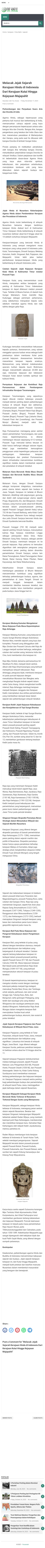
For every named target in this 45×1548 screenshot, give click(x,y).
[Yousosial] (9, 9)
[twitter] (11, 1330)
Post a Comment (8, 104)
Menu (5, 17)
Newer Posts (7, 1418)
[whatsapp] (23, 1330)
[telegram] (29, 1330)
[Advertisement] (22, 56)
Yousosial (25, 1544)
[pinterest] (17, 1330)
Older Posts (38, 1418)
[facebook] (5, 1330)
